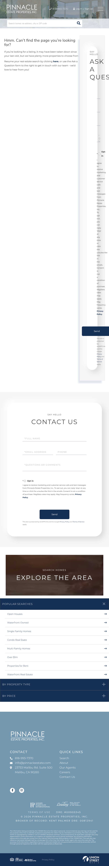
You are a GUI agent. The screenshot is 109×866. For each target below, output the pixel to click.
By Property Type (16, 684)
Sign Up (89, 9)
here (55, 61)
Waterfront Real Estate (20, 674)
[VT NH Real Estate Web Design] (91, 859)
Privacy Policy (64, 522)
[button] (79, 23)
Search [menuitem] (64, 758)
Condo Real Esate (17, 640)
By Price (9, 696)
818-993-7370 (60, 9)
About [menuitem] (63, 763)
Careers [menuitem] (64, 772)
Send (54, 514)
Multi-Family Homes (18, 648)
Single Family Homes (19, 631)
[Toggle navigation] (100, 9)
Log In (78, 9)
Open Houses (14, 614)
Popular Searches (17, 604)
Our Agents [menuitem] (67, 767)
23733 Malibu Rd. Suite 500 (33, 770)
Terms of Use (39, 812)
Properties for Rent (17, 666)
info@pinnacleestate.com (33, 763)
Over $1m (12, 657)
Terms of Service (78, 522)
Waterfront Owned (18, 622)
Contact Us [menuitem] (67, 777)
